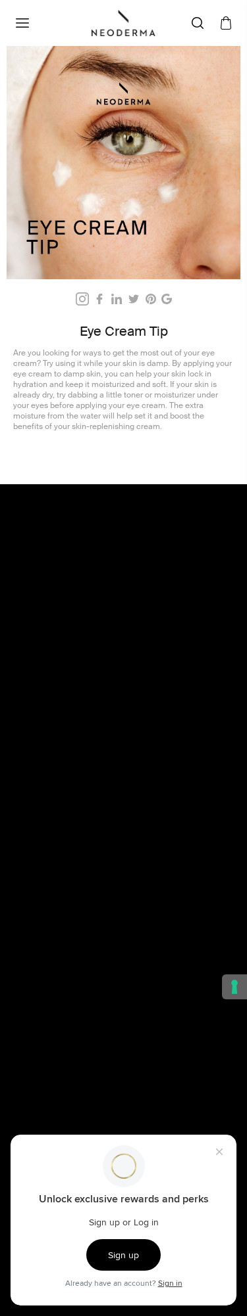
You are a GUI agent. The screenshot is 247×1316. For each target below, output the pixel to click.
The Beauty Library (70, 987)
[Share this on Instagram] (82, 299)
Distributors (56, 1060)
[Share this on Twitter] (133, 299)
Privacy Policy (60, 913)
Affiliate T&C (58, 884)
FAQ (41, 1016)
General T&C (59, 869)
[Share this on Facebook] (99, 299)
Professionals (60, 1045)
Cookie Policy (60, 898)
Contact (49, 1002)
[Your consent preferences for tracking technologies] (234, 986)
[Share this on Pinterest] (150, 299)
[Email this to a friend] (166, 299)
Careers (49, 1031)
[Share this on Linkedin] (116, 299)
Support (49, 1074)
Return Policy (59, 927)
